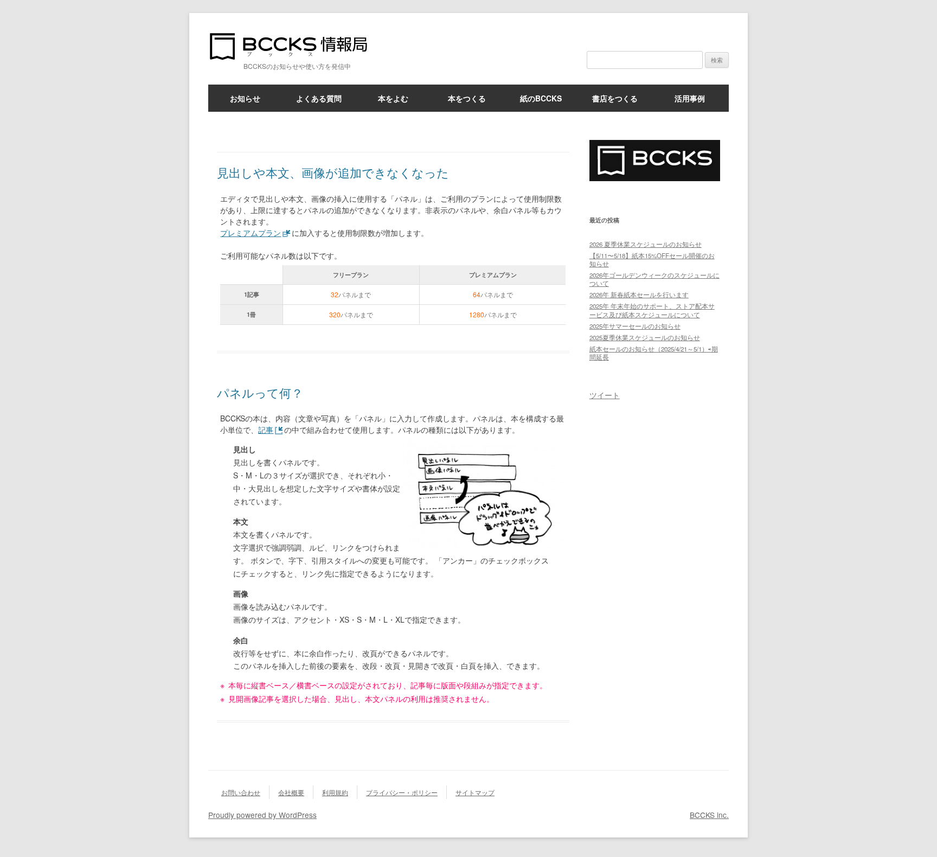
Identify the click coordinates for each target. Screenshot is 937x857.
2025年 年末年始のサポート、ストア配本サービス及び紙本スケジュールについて (652, 310)
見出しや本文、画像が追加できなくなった (333, 172)
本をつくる (467, 98)
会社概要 (291, 792)
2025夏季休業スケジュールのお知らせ (644, 337)
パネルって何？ (260, 392)
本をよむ (393, 98)
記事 (265, 429)
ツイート (604, 394)
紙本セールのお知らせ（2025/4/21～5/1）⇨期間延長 (653, 352)
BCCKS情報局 (295, 46)
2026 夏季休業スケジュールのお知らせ (645, 244)
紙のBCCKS (541, 98)
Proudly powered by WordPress (262, 814)
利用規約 (335, 792)
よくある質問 (319, 98)
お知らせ (245, 98)
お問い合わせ (240, 792)
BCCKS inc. (709, 814)
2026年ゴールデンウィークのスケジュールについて (654, 279)
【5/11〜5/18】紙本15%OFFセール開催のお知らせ (652, 259)
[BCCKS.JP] (654, 177)
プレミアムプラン (250, 232)
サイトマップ (475, 792)
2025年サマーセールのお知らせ (635, 326)
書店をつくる (615, 98)
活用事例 (690, 98)
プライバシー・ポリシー (402, 792)
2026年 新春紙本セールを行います (639, 294)
